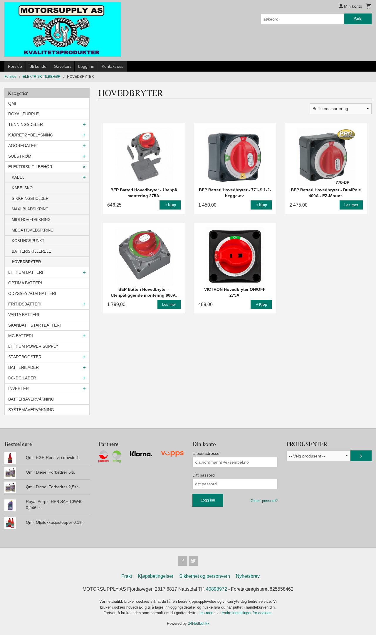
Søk (357, 18)
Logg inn (86, 66)
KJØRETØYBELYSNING (30, 135)
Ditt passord (203, 475)
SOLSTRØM (19, 156)
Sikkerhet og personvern (204, 576)
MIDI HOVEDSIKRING (31, 219)
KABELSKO (22, 188)
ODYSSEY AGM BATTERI (32, 293)
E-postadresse (205, 453)
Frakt (126, 576)
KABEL (18, 177)
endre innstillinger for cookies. (247, 613)
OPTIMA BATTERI (25, 283)
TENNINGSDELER (25, 124)
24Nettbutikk (198, 623)
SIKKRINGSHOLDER (30, 198)
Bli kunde (37, 66)
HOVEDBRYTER (26, 262)
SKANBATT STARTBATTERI (34, 325)
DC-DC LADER (22, 378)
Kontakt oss (112, 66)
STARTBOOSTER (24, 356)
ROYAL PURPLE (23, 114)
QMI (12, 103)
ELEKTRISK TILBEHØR (30, 166)
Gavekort (62, 66)
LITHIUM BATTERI (25, 272)
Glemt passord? (264, 501)
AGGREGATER (22, 145)
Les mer (206, 613)
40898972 (216, 589)
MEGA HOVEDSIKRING (32, 230)
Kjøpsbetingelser (155, 576)
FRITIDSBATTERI (24, 304)
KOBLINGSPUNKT (28, 241)
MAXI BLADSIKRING (30, 209)
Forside (15, 66)
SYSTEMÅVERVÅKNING (31, 409)
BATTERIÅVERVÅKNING (31, 399)
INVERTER (18, 388)
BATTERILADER (23, 367)
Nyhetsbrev (248, 576)
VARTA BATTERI (23, 314)
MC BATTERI (20, 335)
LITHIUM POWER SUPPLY (33, 346)
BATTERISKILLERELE (31, 251)
